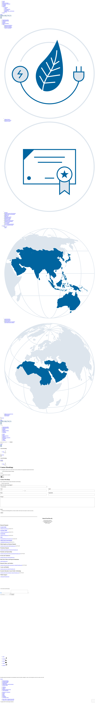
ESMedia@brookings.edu (4, 528)
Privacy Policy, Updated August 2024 (8, 699)
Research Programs (5, 435)
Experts (3, 1)
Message (2, 496)
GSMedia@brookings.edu (4, 532)
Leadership (6, 7)
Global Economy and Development (7, 684)
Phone (1, 492)
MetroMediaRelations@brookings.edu (6, 538)
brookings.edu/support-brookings (5, 553)
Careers (5, 8)
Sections (1, 460)
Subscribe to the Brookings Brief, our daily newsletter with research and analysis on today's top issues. (17, 510)
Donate (3, 12)
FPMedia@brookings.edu (4, 535)
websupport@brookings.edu (4, 576)
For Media (4, 5)
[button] (47, 475)
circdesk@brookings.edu (18, 565)
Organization (50, 492)
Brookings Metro (5, 685)
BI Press (5, 11)
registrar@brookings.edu (15, 572)
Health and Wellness (5, 23)
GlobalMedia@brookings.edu (5, 542)
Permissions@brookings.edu (13, 549)
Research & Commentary (6, 3)
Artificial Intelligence (5, 20)
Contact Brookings (5, 690)
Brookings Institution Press (6, 689)
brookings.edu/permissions (4, 549)
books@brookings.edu (3, 561)
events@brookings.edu (10, 557)
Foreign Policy (4, 683)
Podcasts (3, 695)
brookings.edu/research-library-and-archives (7, 565)
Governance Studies (5, 681)
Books (3, 694)
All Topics (4, 431)
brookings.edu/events (3, 557)
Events (3, 2)
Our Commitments (7, 9)
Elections (3, 22)
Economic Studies (5, 682)
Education (4, 21)
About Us (3, 6)
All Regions (4, 432)
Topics (3, 24)
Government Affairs (5, 697)
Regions (3, 225)
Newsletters (4, 4)
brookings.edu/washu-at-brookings (5, 572)
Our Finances (6, 10)
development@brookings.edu (15, 553)
